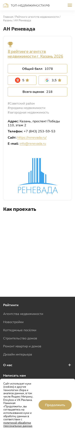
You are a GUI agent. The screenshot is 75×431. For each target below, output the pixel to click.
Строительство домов (20, 338)
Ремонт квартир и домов (22, 346)
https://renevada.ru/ (32, 137)
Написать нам (14, 375)
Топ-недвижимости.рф (26, 5)
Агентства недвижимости (23, 314)
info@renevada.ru (33, 143)
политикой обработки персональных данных (17, 424)
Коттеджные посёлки (19, 330)
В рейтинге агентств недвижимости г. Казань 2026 (35, 54)
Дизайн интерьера (17, 354)
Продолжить (55, 405)
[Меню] (70, 5)
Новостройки (13, 322)
